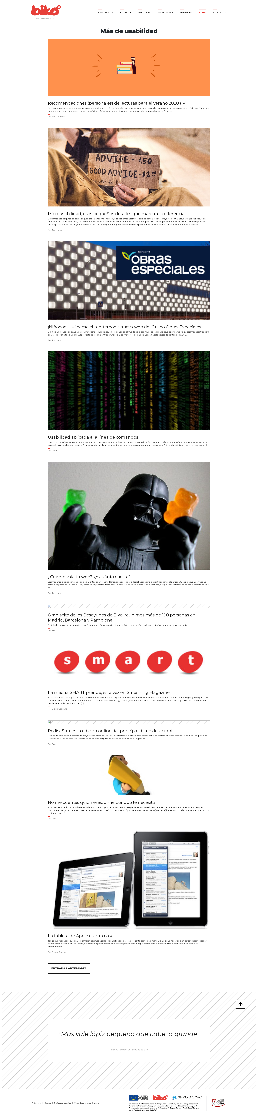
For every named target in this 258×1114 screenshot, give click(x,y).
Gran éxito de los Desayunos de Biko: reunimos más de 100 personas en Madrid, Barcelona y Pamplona (122, 618)
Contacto (220, 12)
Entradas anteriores (69, 968)
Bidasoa (125, 12)
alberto (55, 450)
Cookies (47, 1103)
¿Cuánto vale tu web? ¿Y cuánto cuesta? (89, 576)
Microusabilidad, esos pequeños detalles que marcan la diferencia (116, 213)
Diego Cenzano (59, 709)
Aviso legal (36, 1103)
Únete (96, 1103)
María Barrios (58, 116)
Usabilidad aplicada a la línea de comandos (93, 437)
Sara (54, 818)
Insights (186, 12)
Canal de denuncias (82, 1103)
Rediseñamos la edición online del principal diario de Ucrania (111, 730)
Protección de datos (62, 1103)
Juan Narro (57, 230)
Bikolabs (144, 12)
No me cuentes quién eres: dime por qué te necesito (101, 802)
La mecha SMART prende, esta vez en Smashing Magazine (109, 692)
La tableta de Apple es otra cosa (80, 935)
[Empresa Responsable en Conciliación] (218, 1102)
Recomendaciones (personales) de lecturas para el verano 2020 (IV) (117, 103)
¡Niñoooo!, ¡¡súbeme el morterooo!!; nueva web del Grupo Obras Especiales (124, 326)
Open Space (165, 12)
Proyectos (105, 12)
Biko (54, 630)
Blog (202, 12)
